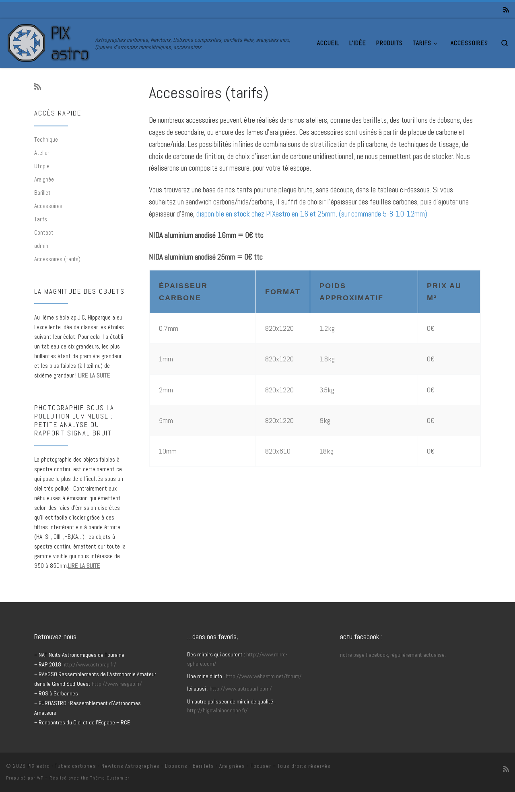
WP (40, 778)
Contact (44, 232)
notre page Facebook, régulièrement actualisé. (393, 654)
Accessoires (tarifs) (57, 259)
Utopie (41, 166)
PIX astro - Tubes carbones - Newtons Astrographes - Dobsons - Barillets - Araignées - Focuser (149, 766)
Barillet (42, 192)
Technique (46, 139)
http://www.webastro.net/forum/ (264, 676)
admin (41, 246)
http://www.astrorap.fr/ (89, 664)
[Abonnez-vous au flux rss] (506, 10)
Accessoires (48, 206)
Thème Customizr (110, 778)
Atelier (41, 153)
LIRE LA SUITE (94, 375)
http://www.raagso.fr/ (117, 683)
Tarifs (40, 219)
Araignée (44, 179)
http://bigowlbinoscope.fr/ (217, 710)
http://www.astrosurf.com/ (241, 688)
